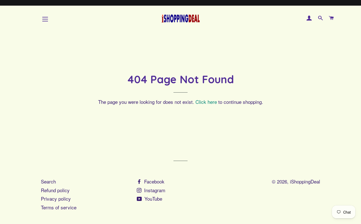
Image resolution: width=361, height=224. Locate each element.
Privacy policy (56, 198)
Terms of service (58, 207)
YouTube (152, 198)
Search (48, 181)
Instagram (154, 190)
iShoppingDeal (305, 181)
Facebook (153, 181)
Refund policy (55, 190)
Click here (206, 101)
